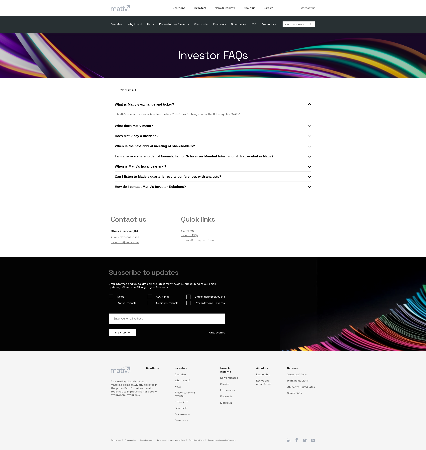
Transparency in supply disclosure (221, 440)
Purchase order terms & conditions (171, 440)
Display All (128, 90)
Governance (238, 24)
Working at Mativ (298, 380)
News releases (229, 378)
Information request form (197, 240)
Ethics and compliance (263, 382)
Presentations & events (174, 24)
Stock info (201, 24)
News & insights (225, 8)
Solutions (179, 8)
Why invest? (183, 380)
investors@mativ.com (125, 242)
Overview (116, 24)
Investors (200, 8)
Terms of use (116, 440)
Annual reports (126, 303)
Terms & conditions (196, 440)
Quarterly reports (167, 303)
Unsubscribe (217, 332)
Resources (269, 24)
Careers (268, 8)
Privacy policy (130, 440)
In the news (227, 390)
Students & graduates (301, 387)
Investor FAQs (189, 235)
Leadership (263, 374)
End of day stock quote (210, 296)
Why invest (135, 24)
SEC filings (187, 230)
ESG (254, 24)
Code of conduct (146, 440)
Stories (224, 384)
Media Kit (226, 402)
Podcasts (226, 396)
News (150, 24)
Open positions (297, 374)
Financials (219, 24)
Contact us (308, 8)
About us (249, 8)
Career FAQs (294, 393)
